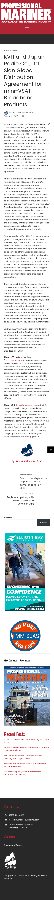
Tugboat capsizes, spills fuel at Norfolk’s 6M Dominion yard (20, 498)
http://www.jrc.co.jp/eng (28, 405)
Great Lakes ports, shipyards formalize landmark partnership (22, 773)
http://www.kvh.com (15, 360)
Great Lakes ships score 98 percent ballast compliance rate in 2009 (33, 481)
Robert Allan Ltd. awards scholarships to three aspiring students (26, 749)
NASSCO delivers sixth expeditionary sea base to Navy (26, 741)
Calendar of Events (13, 845)
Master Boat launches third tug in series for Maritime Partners (25, 765)
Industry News (10, 50)
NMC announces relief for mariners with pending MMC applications (23, 757)
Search (8, 517)
